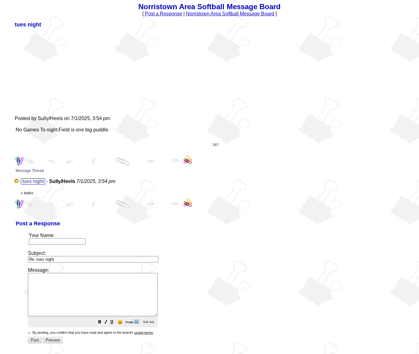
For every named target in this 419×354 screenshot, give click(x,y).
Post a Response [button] (163, 13)
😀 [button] (120, 322)
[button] (99, 322)
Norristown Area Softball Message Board (230, 13)
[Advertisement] (61, 71)
